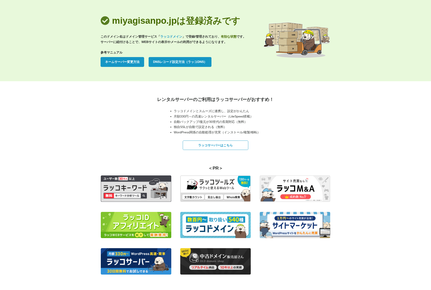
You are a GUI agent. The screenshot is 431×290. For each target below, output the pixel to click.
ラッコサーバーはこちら (215, 145)
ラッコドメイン (171, 36)
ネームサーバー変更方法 (122, 62)
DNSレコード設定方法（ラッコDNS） (180, 62)
